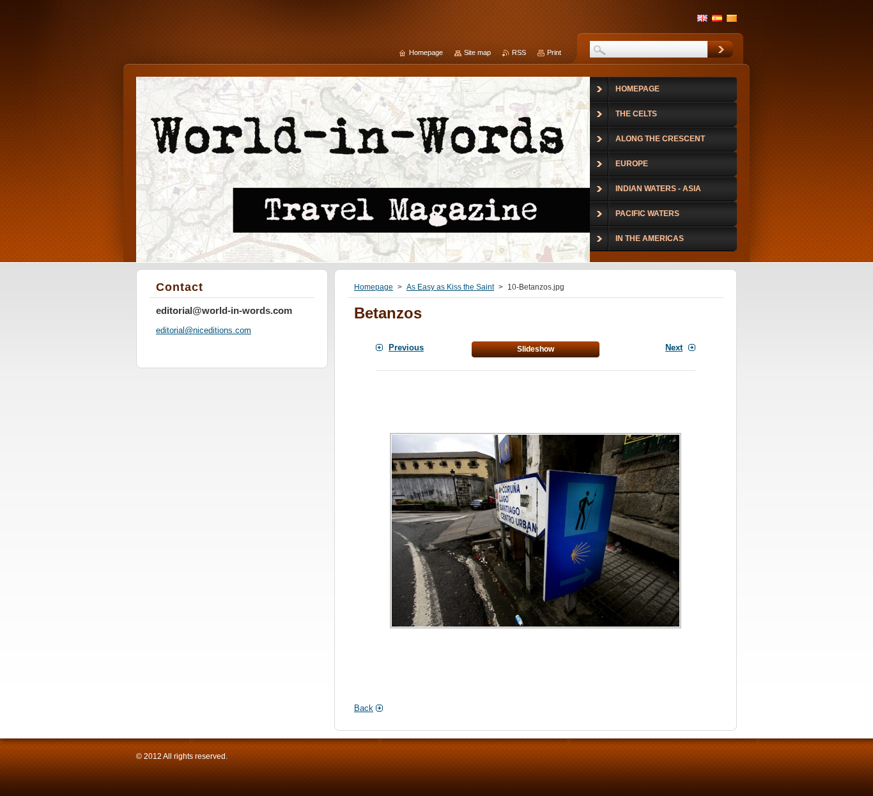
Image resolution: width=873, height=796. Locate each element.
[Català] (732, 18)
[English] (702, 18)
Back (363, 708)
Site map (477, 52)
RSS (519, 52)
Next (674, 347)
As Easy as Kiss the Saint (450, 287)
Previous (406, 347)
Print (554, 52)
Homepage (373, 287)
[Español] (717, 18)
